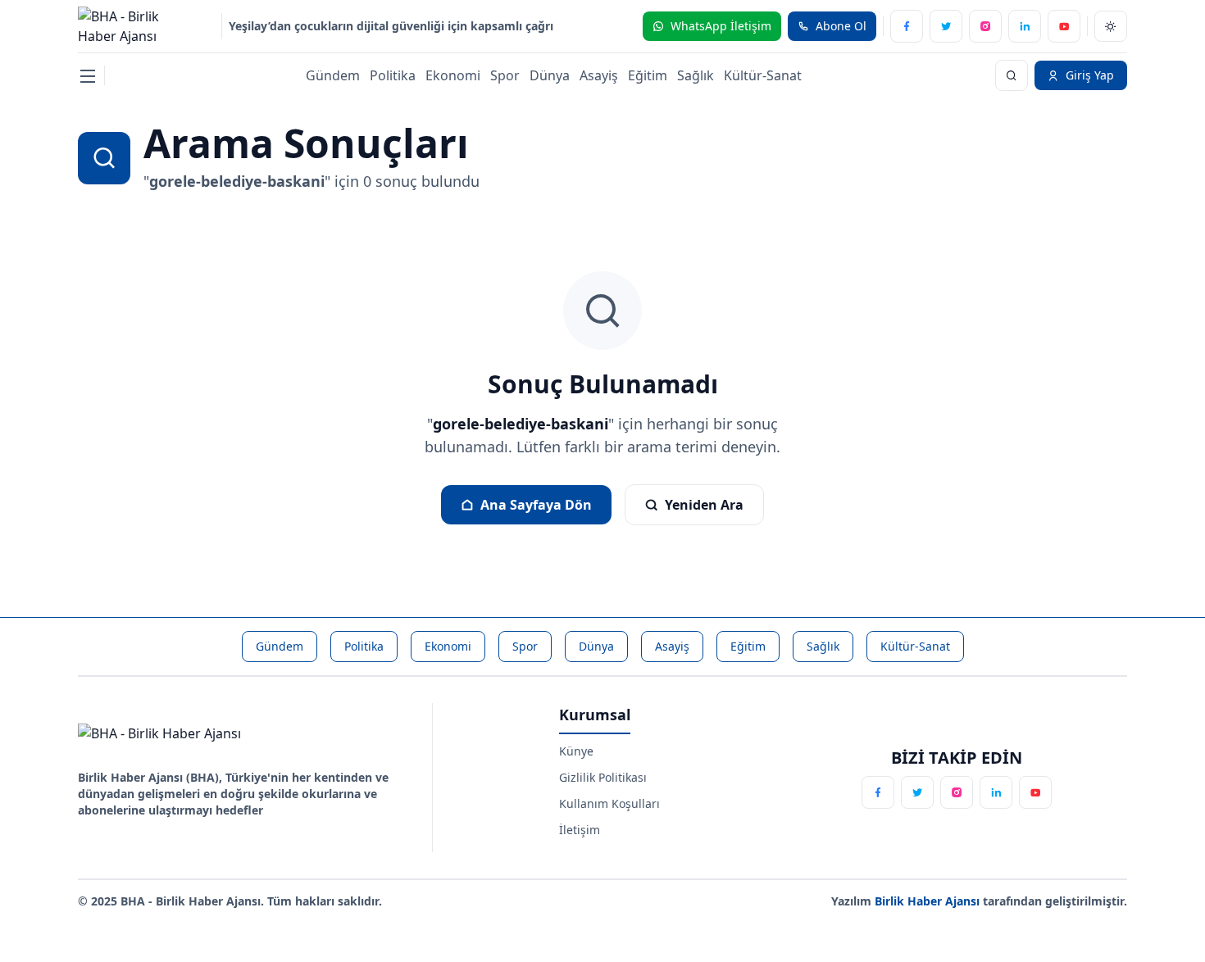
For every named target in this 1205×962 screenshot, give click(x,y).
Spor (505, 75)
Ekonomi (452, 75)
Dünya (550, 75)
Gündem (333, 75)
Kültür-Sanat (763, 75)
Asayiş (599, 75)
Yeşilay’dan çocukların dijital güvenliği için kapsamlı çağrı (391, 26)
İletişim (579, 829)
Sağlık (695, 75)
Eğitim (647, 75)
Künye (576, 751)
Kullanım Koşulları (609, 803)
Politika (393, 75)
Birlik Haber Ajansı (929, 901)
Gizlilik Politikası (603, 777)
